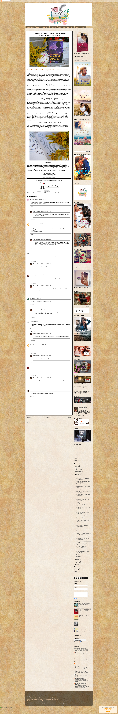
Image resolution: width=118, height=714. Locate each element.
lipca (77, 554)
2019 (76, 465)
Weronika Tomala (36, 211)
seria (52, 698)
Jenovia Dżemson (79, 670)
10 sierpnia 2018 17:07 (46, 377)
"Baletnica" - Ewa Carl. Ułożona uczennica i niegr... (82, 550)
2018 (76, 466)
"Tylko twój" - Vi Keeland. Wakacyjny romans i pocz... (83, 476)
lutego (77, 562)
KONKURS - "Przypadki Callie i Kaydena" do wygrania (85, 610)
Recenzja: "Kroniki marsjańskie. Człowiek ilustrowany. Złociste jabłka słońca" (81, 680)
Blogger (75, 703)
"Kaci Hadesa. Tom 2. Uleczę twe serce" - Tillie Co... (82, 500)
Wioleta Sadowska (34, 252)
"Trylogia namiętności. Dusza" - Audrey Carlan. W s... (82, 503)
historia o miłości (32, 698)
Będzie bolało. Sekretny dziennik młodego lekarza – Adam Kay (81, 668)
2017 (76, 566)
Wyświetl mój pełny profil (79, 415)
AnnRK (31, 298)
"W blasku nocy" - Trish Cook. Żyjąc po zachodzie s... (83, 497)
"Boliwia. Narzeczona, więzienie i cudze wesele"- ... (82, 516)
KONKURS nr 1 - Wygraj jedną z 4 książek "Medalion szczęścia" (84, 623)
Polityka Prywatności (108, 708)
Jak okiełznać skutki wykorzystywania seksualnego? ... (83, 542)
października (79, 471)
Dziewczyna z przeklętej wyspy (81, 664)
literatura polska (38, 192)
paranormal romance (42, 700)
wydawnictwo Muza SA (54, 192)
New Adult (51, 699)
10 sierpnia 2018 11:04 (47, 366)
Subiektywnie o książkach (80, 648)
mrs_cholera (32, 223)
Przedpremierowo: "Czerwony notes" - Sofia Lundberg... (83, 487)
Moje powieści (61, 27)
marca (77, 561)
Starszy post (68, 417)
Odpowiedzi (33, 209)
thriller (50, 700)
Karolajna (32, 321)
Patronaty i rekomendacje (42, 27)
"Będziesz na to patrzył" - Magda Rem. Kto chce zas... (82, 552)
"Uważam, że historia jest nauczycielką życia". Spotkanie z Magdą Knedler (82, 650)
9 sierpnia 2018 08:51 (42, 199)
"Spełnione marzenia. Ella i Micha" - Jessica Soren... (83, 523)
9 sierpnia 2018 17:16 (46, 239)
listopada (78, 469)
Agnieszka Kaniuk (34, 199)
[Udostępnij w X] (46, 191)
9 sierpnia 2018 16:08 (42, 344)
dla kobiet (32, 192)
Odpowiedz (32, 206)
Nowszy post (30, 417)
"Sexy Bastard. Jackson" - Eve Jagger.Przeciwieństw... (82, 536)
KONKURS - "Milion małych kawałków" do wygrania (84, 604)
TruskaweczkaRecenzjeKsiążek (36, 366)
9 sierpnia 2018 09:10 (42, 252)
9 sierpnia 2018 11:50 (38, 321)
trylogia (48, 700)
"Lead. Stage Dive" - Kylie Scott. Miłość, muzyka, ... (82, 526)
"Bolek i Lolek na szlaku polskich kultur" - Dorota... (82, 513)
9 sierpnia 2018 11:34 (37, 298)
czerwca (78, 556)
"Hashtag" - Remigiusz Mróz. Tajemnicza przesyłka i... (81, 544)
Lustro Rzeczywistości (80, 666)
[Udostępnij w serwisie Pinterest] (49, 191)
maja (77, 557)
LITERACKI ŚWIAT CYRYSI (80, 658)
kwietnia (78, 559)
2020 (76, 463)
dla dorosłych (46, 699)
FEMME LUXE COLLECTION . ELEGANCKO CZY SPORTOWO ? (81, 672)
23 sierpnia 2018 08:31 (39, 390)
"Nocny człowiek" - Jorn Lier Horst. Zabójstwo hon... (83, 539)
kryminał (36, 700)
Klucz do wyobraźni (79, 663)
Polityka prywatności (80, 27)
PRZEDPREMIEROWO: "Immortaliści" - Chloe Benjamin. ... (83, 534)
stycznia (78, 564)
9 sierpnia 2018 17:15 (46, 211)
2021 (76, 461)
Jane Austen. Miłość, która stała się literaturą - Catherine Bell (81, 656)
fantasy (33, 700)
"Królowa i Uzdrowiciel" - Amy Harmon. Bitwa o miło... (81, 547)
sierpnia (78, 474)
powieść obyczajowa (45, 192)
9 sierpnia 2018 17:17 (46, 285)
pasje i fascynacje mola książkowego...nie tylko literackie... (80, 653)
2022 (76, 460)
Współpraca (53, 27)
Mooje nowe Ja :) (79, 674)
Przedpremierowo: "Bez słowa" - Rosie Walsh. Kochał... (82, 484)
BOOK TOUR (70, 27)
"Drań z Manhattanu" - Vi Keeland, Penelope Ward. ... (82, 529)
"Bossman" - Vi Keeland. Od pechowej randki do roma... (83, 518)
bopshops (61, 703)
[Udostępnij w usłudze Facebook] (47, 191)
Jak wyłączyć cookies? (108, 709)
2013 (76, 572)
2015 (76, 569)
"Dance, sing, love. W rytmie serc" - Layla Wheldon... (83, 479)
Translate (83, 641)
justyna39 (32, 390)
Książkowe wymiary (79, 678)
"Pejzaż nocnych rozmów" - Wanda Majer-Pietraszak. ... (83, 531)
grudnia (78, 468)
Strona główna (30, 27)
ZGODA (108, 711)
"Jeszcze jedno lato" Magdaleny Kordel (82, 659)
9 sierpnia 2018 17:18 (46, 309)
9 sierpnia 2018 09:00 (40, 223)
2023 (76, 458)
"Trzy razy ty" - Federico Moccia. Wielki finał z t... (82, 489)
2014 (76, 571)
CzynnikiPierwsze (33, 344)
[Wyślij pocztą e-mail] (44, 191)
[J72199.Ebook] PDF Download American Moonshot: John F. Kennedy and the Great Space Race (82, 686)
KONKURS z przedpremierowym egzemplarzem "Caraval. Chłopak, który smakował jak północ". (84, 630)
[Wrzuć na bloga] (45, 191)
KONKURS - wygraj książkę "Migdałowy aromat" (84, 616)
